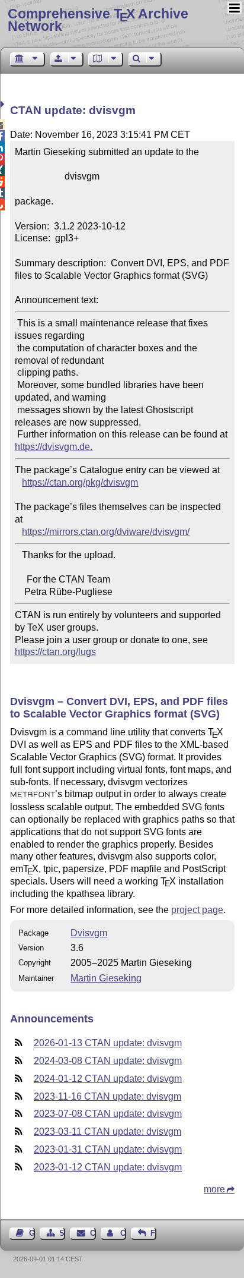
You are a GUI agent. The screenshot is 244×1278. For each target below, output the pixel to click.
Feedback (153, 1233)
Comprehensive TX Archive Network (98, 20)
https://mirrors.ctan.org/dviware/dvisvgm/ (106, 532)
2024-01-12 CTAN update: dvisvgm (108, 1079)
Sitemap (62, 1233)
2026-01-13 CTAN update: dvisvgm (108, 1043)
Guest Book (32, 1233)
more (214, 1189)
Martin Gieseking (106, 978)
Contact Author (123, 1233)
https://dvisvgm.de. (53, 447)
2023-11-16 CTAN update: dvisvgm (107, 1096)
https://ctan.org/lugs (55, 652)
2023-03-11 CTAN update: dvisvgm (107, 1131)
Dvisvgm (88, 933)
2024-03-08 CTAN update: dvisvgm (108, 1061)
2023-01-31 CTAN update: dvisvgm (108, 1149)
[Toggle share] (4, 104)
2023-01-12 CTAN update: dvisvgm (108, 1167)
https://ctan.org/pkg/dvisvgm (80, 482)
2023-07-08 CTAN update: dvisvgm (108, 1114)
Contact (92, 1233)
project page (197, 910)
